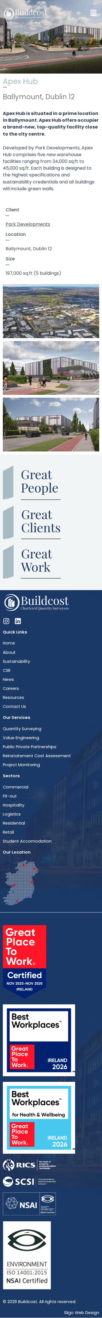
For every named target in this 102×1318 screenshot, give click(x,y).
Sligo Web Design (81, 1312)
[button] (93, 13)
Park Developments (28, 224)
